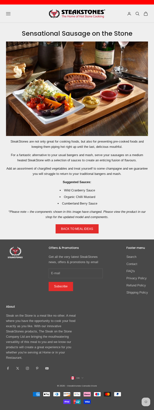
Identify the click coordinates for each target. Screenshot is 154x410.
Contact (131, 264)
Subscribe (61, 286)
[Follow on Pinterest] (37, 368)
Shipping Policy (137, 292)
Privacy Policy (136, 278)
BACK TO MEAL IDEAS (77, 228)
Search (131, 257)
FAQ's (130, 271)
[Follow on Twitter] (18, 368)
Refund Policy (136, 285)
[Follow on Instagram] (27, 368)
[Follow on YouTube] (47, 368)
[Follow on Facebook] (8, 368)
